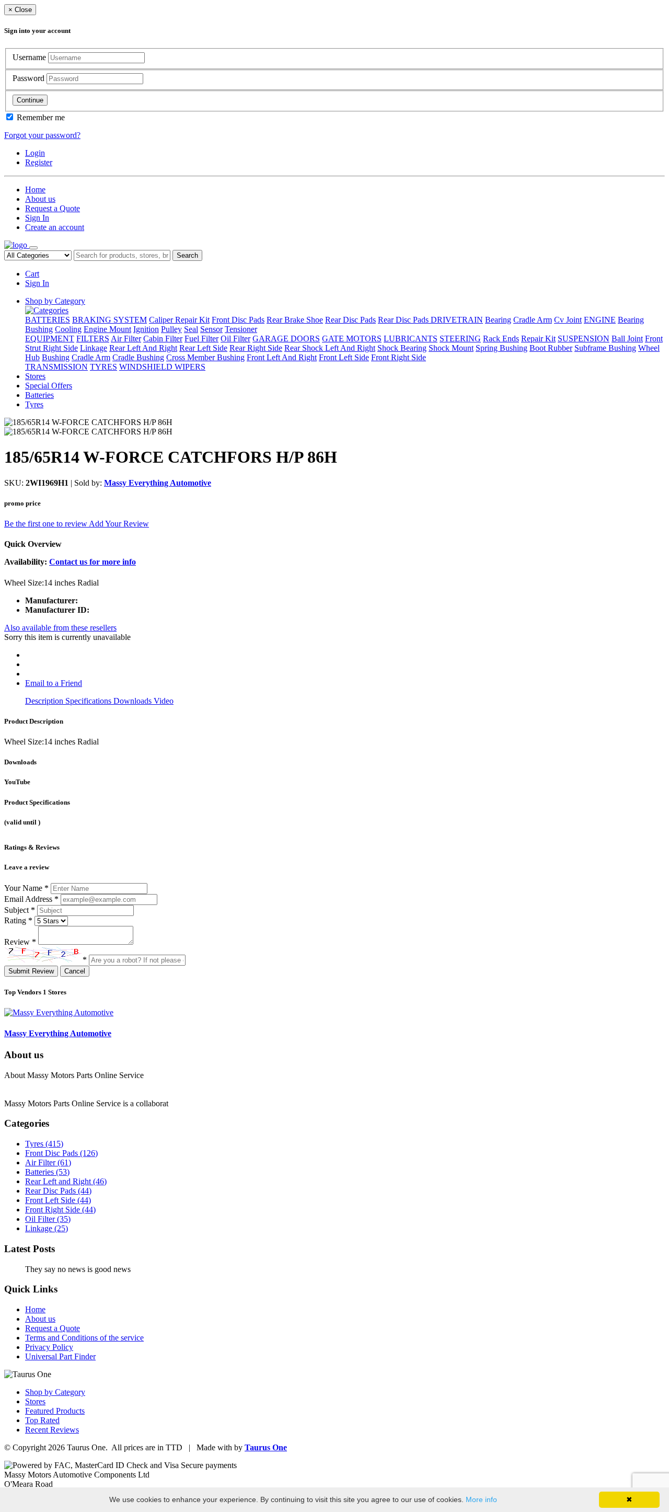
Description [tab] (45, 700)
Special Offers (48, 385)
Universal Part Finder (60, 1356)
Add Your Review (119, 523)
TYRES (103, 366)
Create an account (54, 227)
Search (187, 255)
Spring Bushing (501, 347)
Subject (19, 910)
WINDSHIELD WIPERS (162, 366)
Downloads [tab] (133, 700)
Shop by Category (55, 300)
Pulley (171, 329)
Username (30, 57)
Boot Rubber (550, 347)
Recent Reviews (52, 1429)
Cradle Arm (532, 319)
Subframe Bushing (605, 347)
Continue (30, 100)
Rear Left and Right (66, 1181)
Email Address (31, 899)
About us (40, 198)
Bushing (39, 329)
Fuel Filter (201, 338)
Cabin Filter (162, 338)
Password (30, 78)
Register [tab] (38, 162)
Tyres (34, 404)
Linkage (93, 347)
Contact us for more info (92, 561)
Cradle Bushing (138, 357)
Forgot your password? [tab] (42, 135)
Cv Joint (568, 319)
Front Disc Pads (238, 319)
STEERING (460, 338)
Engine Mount (107, 329)
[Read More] (191, 1103)
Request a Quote (52, 208)
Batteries (39, 395)
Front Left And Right (282, 357)
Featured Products (55, 1410)
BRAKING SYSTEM (109, 319)
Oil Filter (235, 338)
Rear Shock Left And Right (329, 347)
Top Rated (42, 1420)
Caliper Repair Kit (179, 319)
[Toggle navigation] (33, 247)
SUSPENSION (583, 338)
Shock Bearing (401, 347)
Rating (18, 920)
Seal (191, 329)
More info (481, 1499)
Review (20, 941)
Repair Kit (538, 338)
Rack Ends (501, 338)
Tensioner (241, 329)
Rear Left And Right (143, 347)
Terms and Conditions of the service (84, 1337)
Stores (35, 376)
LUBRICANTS (410, 338)
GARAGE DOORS (286, 338)
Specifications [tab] (89, 700)
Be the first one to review (46, 523)
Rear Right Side (255, 347)
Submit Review (31, 971)
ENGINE (600, 319)
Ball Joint (627, 338)
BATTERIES (47, 319)
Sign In (37, 217)
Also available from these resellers (60, 627)
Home (35, 189)
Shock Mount (451, 347)
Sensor (211, 329)
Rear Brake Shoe (295, 319)
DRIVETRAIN (457, 319)
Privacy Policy (49, 1347)
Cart (32, 273)
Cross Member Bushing (205, 357)
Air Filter (126, 338)
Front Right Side (398, 357)
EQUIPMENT (49, 338)
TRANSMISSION (56, 366)
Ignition (146, 329)
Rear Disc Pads (350, 319)
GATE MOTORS (352, 338)
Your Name (26, 888)
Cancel (74, 971)
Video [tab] (164, 700)
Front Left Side (344, 357)
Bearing (498, 319)
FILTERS (92, 338)
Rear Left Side (203, 347)
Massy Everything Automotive (157, 482)
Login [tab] (35, 152)
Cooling (68, 329)
